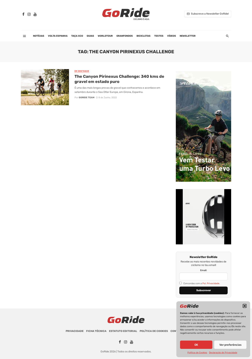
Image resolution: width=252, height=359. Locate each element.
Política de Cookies (197, 352)
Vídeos (171, 35)
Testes (158, 35)
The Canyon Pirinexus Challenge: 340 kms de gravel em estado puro (119, 79)
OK (196, 344)
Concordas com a (201, 283)
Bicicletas (144, 35)
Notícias (38, 35)
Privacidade (75, 331)
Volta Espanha (58, 35)
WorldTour (105, 35)
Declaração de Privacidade (223, 352)
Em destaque (82, 71)
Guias (90, 35)
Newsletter (188, 35)
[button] (244, 306)
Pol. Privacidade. (211, 283)
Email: (203, 270)
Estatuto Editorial (123, 331)
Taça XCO (77, 35)
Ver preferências (230, 344)
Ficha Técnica (96, 331)
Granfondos (124, 35)
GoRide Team (86, 97)
